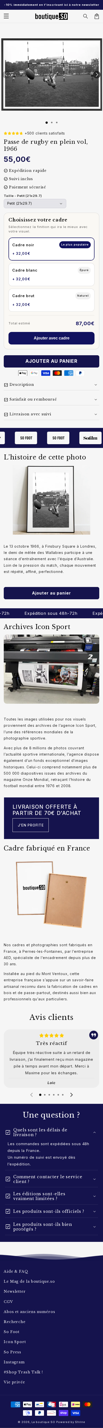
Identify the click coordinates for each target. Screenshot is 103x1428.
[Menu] (6, 16)
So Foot (12, 1332)
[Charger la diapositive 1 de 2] (51, 122)
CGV (8, 1301)
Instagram (14, 1362)
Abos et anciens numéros (29, 1312)
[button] (85, 16)
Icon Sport (15, 1342)
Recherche (15, 1322)
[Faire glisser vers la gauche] (6, 74)
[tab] (40, 1095)
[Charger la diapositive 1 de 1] (46, 122)
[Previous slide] (32, 1095)
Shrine (80, 1422)
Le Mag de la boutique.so (29, 1281)
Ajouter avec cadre (52, 338)
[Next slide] (71, 1095)
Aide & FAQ (16, 1271)
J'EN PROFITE (31, 825)
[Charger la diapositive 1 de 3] (56, 122)
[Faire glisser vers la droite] (96, 74)
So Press (12, 1352)
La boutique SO (43, 1422)
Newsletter (15, 1291)
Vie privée (14, 1382)
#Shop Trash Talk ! (23, 1372)
